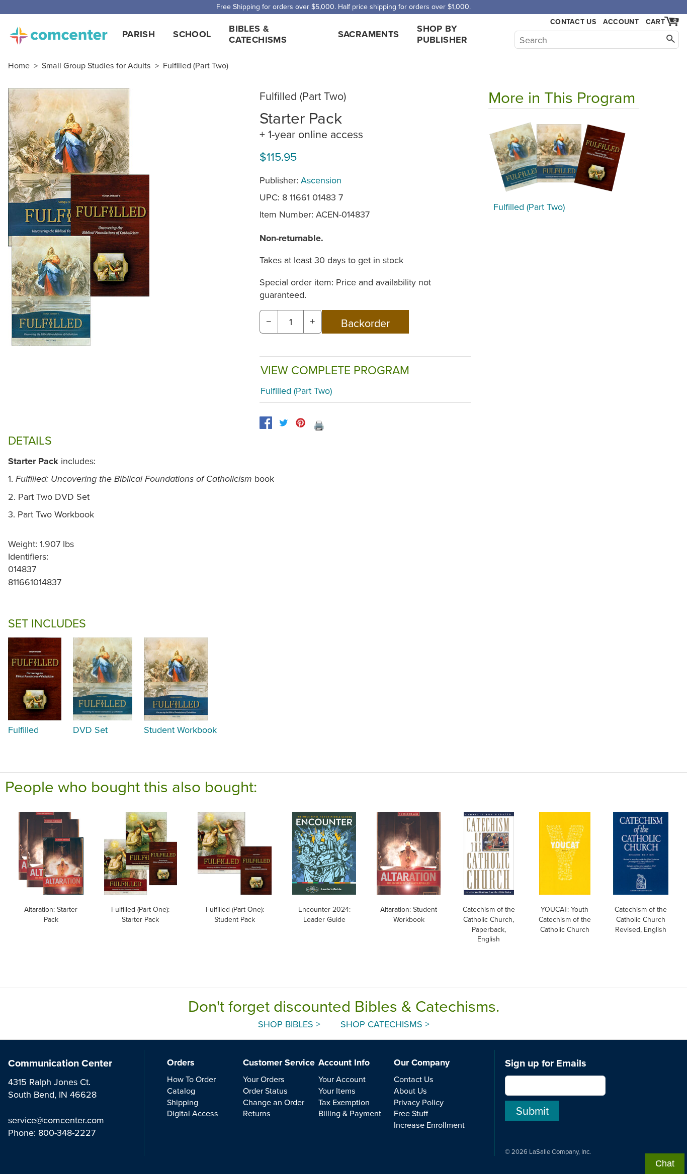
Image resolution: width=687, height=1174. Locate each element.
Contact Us (573, 22)
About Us (410, 1090)
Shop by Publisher (442, 34)
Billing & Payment (349, 1113)
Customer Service (279, 1062)
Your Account (342, 1079)
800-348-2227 (67, 1132)
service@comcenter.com (56, 1120)
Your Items (337, 1090)
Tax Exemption (344, 1102)
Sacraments (368, 34)
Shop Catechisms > (385, 1024)
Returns (257, 1113)
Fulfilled (23, 729)
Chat (664, 1163)
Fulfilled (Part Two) (195, 65)
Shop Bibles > (289, 1024)
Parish (138, 34)
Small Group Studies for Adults (96, 65)
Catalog (181, 1090)
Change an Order (273, 1102)
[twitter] (283, 422)
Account (621, 22)
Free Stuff (411, 1113)
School (192, 34)
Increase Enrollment (429, 1124)
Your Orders (264, 1079)
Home (19, 65)
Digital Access (192, 1113)
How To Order (191, 1079)
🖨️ (318, 425)
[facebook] (266, 422)
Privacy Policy (419, 1102)
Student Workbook (180, 729)
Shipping (182, 1102)
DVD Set (90, 729)
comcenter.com (58, 32)
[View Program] (563, 157)
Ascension (321, 180)
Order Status (265, 1090)
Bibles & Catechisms (258, 34)
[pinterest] (300, 422)
